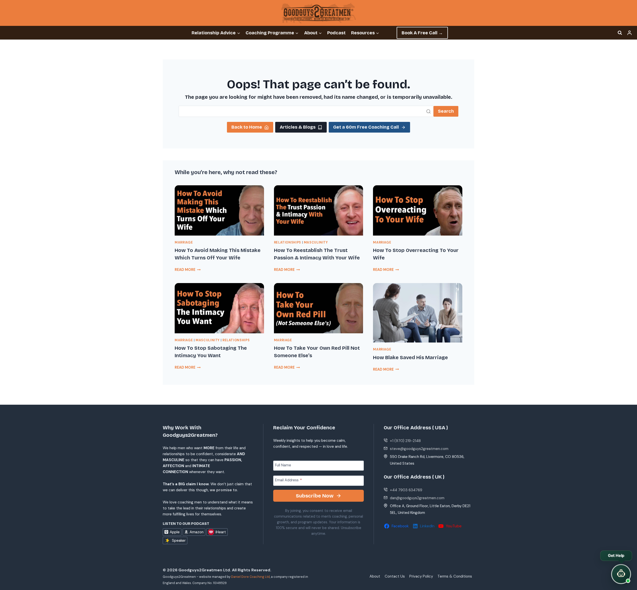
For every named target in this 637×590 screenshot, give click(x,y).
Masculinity (316, 243)
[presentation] (219, 210)
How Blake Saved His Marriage (410, 357)
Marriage (184, 243)
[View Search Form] (619, 32)
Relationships (287, 243)
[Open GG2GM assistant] (621, 574)
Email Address (288, 480)
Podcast (336, 33)
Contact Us (395, 576)
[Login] (629, 32)
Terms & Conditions (454, 576)
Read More (188, 269)
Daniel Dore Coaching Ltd (250, 577)
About (375, 576)
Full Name (283, 465)
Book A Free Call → (422, 33)
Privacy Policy (421, 576)
